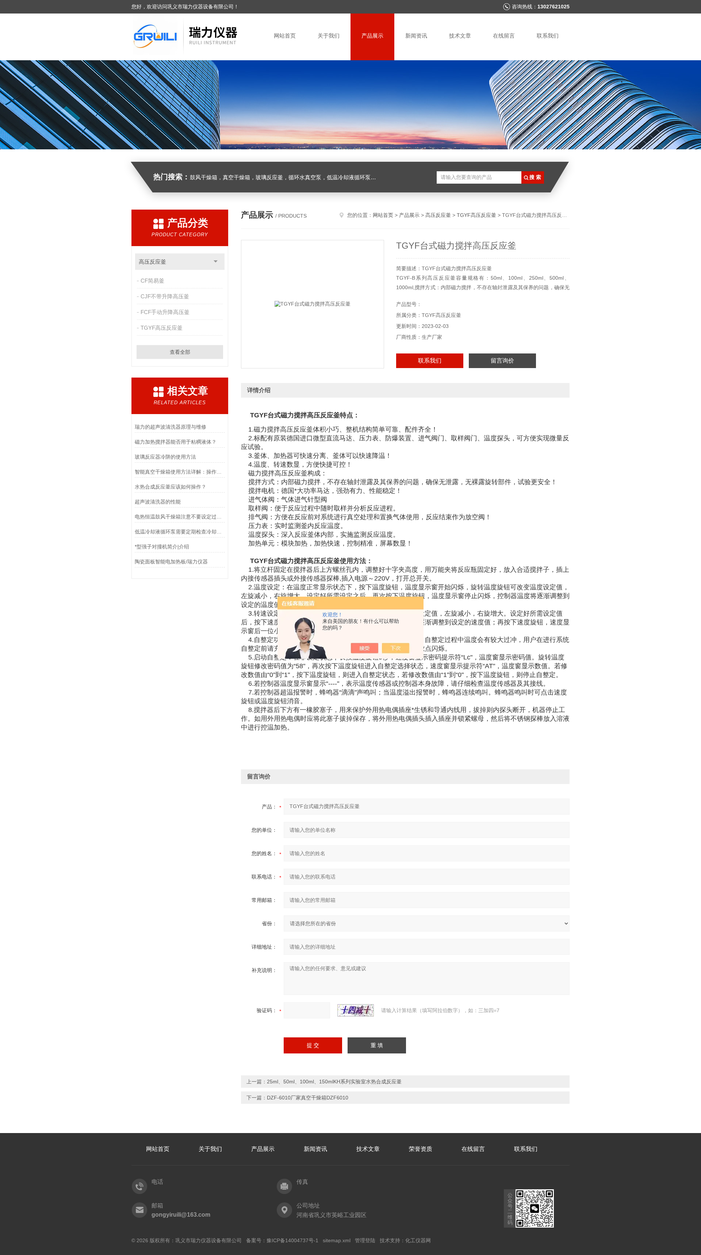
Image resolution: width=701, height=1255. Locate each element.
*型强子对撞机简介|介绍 (162, 547)
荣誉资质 (420, 1149)
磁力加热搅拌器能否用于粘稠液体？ (176, 442)
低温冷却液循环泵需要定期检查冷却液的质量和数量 (180, 532)
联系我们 (548, 35)
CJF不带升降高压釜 (165, 296)
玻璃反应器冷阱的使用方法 (165, 457)
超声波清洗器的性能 (158, 502)
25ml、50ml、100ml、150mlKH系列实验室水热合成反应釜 (334, 1081)
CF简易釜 (152, 281)
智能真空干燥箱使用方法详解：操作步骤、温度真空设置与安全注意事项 (180, 472)
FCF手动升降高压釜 (165, 312)
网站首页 (285, 35)
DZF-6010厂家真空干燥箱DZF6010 (307, 1098)
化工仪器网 (418, 1240)
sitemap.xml (336, 1240)
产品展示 (372, 35)
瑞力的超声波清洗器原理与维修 (170, 427)
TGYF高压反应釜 (162, 328)
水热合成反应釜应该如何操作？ (170, 487)
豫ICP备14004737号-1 (292, 1240)
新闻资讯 (416, 35)
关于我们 (329, 35)
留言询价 (502, 360)
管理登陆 (365, 1240)
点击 (216, 261)
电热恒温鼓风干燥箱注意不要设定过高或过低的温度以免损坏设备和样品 (180, 517)
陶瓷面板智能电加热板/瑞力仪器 (171, 562)
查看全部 (180, 352)
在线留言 (504, 35)
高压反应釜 (152, 262)
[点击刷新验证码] (355, 1010)
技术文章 (460, 35)
